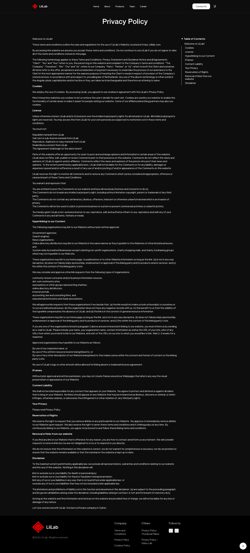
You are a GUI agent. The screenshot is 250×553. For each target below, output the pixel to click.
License (189, 51)
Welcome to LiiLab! (194, 43)
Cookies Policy (122, 545)
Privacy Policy (121, 539)
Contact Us (201, 6)
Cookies (189, 47)
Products (119, 6)
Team (132, 6)
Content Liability (194, 63)
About (107, 6)
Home (96, 6)
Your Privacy (191, 67)
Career (143, 6)
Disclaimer (190, 82)
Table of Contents (194, 38)
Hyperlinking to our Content (200, 55)
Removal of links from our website (198, 77)
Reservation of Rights (196, 71)
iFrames (189, 59)
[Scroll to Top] (243, 546)
